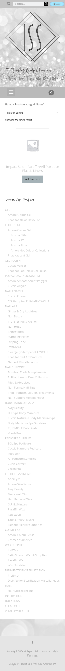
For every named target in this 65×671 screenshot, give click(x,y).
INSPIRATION (13, 596)
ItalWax (13, 550)
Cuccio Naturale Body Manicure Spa (32, 418)
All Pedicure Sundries (22, 458)
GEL (7, 210)
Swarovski (14, 347)
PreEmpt (13, 575)
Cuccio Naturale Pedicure (24, 448)
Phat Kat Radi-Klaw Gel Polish (27, 271)
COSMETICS (12, 530)
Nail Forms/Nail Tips (21, 387)
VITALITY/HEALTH (17, 611)
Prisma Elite (18, 235)
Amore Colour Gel (19, 230)
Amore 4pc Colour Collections (30, 250)
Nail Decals (15, 316)
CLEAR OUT (12, 606)
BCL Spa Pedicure (19, 443)
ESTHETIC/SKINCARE (18, 474)
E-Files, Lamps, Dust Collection (28, 377)
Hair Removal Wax (20, 499)
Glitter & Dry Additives (22, 311)
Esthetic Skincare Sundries (25, 525)
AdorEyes (14, 479)
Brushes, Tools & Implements (27, 372)
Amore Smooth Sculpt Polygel (27, 281)
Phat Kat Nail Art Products (25, 357)
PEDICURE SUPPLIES (18, 438)
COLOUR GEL (13, 225)
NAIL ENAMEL (14, 291)
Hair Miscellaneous (20, 591)
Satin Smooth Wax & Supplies (27, 555)
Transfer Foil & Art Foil (23, 321)
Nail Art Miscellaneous (23, 362)
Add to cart (32, 179)
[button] (11, 92)
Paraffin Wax (16, 509)
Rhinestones (16, 332)
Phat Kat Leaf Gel (19, 255)
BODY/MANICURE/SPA (19, 403)
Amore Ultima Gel (20, 215)
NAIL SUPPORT (15, 367)
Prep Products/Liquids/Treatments (31, 393)
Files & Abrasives (19, 382)
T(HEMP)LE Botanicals (22, 428)
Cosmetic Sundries (20, 540)
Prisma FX (17, 240)
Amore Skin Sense (19, 484)
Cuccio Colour (17, 296)
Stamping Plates (18, 337)
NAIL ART (11, 306)
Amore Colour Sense (21, 535)
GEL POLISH (13, 260)
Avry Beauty (16, 408)
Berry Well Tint (18, 494)
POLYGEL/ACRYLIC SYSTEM (22, 276)
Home (8, 104)
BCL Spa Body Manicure (23, 413)
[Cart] (8, 3)
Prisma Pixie (19, 245)
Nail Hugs (14, 326)
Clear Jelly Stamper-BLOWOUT (28, 352)
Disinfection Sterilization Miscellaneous (34, 580)
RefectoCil (14, 514)
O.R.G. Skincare (18, 504)
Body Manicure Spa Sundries (27, 423)
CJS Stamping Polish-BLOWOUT (28, 301)
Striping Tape (17, 342)
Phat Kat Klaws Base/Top (24, 220)
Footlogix (14, 453)
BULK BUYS (12, 601)
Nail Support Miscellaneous (26, 398)
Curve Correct (17, 464)
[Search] (46, 4)
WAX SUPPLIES (14, 545)
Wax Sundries (17, 565)
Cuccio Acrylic (17, 286)
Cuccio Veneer (17, 265)
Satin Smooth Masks (21, 519)
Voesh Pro (14, 433)
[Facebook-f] (32, 642)
